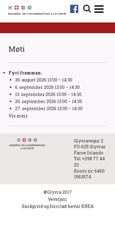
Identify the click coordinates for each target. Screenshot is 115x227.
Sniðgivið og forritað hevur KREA (58, 206)
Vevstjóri (57, 199)
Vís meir (18, 116)
